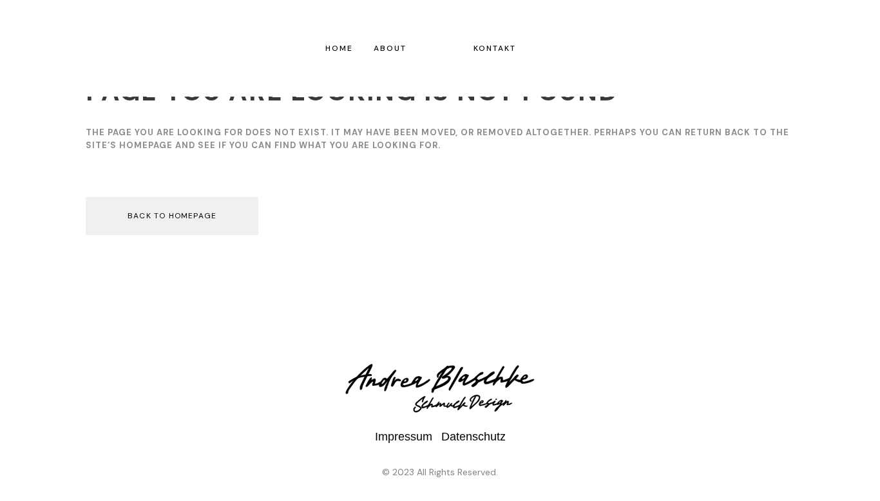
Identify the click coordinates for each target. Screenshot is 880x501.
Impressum (403, 436)
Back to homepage (172, 216)
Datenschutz (473, 436)
